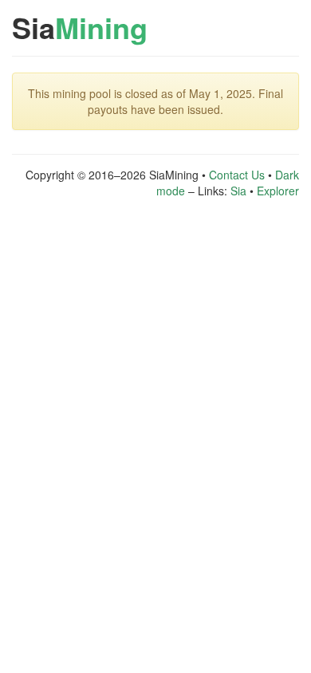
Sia (80, 27)
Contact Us (237, 175)
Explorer (278, 191)
